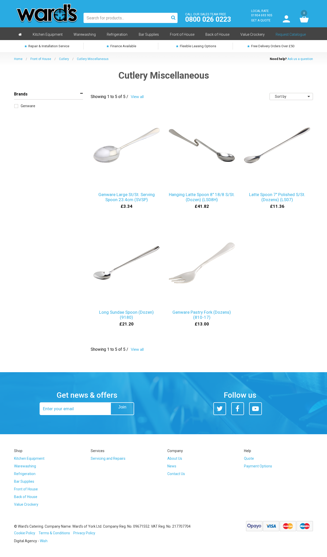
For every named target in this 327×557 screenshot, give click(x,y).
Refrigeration (25, 474)
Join (122, 407)
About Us (174, 458)
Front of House (40, 59)
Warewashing (25, 466)
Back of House (25, 497)
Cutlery (64, 59)
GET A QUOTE (261, 20)
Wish (44, 541)
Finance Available (123, 46)
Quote (249, 458)
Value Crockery (26, 504)
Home (18, 59)
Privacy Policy (84, 533)
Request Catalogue (291, 34)
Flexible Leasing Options (197, 46)
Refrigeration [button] (117, 34)
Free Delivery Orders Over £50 (272, 46)
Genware (28, 106)
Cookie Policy (24, 533)
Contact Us (176, 474)
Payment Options (258, 466)
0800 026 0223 (208, 19)
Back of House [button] (217, 34)
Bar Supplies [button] (149, 34)
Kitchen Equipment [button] (48, 34)
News (171, 466)
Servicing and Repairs (108, 458)
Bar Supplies (24, 481)
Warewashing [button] (85, 34)
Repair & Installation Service (48, 46)
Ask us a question (300, 59)
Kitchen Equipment (29, 458)
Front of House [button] (182, 34)
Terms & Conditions (54, 533)
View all (137, 96)
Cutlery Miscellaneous (93, 59)
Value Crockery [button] (252, 34)
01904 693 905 (261, 15)
